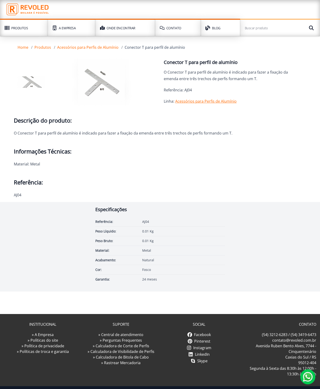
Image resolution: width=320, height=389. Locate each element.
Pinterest (202, 341)
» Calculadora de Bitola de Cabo (121, 357)
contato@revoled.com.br (294, 340)
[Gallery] (31, 82)
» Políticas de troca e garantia (43, 351)
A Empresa (67, 28)
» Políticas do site (43, 340)
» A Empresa (43, 334)
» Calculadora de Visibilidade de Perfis (121, 351)
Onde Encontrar (121, 28)
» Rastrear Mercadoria (121, 362)
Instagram (202, 347)
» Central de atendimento (120, 334)
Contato (173, 28)
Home (23, 47)
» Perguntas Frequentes (121, 340)
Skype (202, 360)
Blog (216, 28)
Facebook (202, 334)
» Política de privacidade (43, 345)
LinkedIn (202, 354)
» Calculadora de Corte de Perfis (121, 345)
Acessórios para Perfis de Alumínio (88, 47)
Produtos (19, 28)
